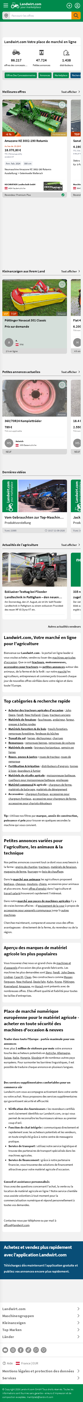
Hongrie (25, 1057)
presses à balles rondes (22, 724)
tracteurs (44, 867)
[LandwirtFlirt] (44, 1350)
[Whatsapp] (36, 1350)
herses (31, 738)
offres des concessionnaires (20, 75)
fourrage (33, 871)
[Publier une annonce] (69, 5)
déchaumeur (43, 738)
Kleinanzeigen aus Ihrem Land (23, 271)
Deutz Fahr (39, 981)
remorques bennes (36, 743)
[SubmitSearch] (76, 15)
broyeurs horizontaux (47, 747)
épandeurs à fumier (29, 771)
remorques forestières (21, 733)
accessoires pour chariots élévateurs (30, 803)
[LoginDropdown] (77, 5)
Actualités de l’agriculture (20, 544)
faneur (70, 719)
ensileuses (62, 780)
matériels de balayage (21, 789)
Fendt (20, 715)
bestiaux (9, 884)
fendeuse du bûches (47, 733)
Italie (16, 1057)
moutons (32, 884)
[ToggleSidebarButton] (5, 5)
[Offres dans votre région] (6, 15)
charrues (58, 738)
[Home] (26, 5)
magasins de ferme (15, 871)
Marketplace (61, 75)
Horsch (39, 986)
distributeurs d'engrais (55, 766)
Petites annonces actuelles (21, 371)
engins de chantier (26, 867)
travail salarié (12, 893)
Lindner (8, 977)
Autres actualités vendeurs (64, 626)
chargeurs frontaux (36, 794)
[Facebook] (21, 1350)
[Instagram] (13, 1350)
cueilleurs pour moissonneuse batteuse (31, 780)
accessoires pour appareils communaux (27, 910)
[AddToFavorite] (62, 105)
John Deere (67, 972)
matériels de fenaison (63, 867)
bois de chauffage (52, 871)
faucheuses (44, 719)
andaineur (59, 719)
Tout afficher (69, 92)
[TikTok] (28, 1350)
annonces (45, 75)
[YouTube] (5, 1350)
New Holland (32, 715)
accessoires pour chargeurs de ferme (54, 798)
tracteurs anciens (60, 715)
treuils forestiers (57, 729)
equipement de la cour (51, 905)
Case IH (18, 977)
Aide (10, 1363)
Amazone (24, 986)
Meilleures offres (14, 92)
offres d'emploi (38, 888)
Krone (58, 981)
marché (62, 671)
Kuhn (50, 981)
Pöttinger (68, 981)
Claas (45, 715)
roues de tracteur (49, 757)
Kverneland (11, 986)
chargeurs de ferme (60, 784)
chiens (43, 884)
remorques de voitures (61, 743)
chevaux (20, 884)
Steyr (49, 972)
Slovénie (36, 1057)
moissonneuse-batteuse (61, 775)
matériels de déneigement (51, 789)
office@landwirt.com (16, 1225)
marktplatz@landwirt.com (40, 1397)
